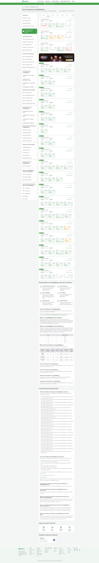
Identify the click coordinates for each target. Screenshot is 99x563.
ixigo (55, 549)
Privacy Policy (61, 549)
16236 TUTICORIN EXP (44, 234)
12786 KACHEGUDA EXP (45, 31)
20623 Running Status (69, 126)
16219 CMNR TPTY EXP (44, 222)
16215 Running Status (69, 102)
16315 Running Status (69, 163)
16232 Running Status (69, 211)
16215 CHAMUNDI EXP (44, 100)
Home (23, 6)
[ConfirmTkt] (22, 549)
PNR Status (47, 1)
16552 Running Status (69, 78)
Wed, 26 (62, 15)
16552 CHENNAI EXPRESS (45, 76)
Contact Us (47, 549)
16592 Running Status (69, 44)
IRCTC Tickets (40, 1)
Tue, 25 (58, 15)
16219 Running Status (69, 223)
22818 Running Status (69, 272)
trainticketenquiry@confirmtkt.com (48, 475)
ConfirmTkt (59, 460)
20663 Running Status (69, 90)
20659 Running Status (69, 187)
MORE (73, 1)
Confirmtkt (70, 549)
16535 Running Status (69, 199)
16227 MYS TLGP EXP (44, 246)
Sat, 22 (44, 15)
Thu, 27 (67, 15)
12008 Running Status (69, 175)
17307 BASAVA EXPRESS (45, 19)
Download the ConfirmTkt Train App (47, 460)
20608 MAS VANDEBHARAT (45, 149)
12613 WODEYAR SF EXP (45, 137)
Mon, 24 (53, 15)
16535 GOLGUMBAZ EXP (45, 197)
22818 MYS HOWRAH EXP (45, 270)
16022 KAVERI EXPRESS (45, 258)
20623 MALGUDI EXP (44, 125)
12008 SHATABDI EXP (44, 173)
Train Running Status (65, 1)
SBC (52, 66)
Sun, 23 (48, 15)
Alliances (46, 552)
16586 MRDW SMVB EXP (45, 64)
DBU (51, 20)
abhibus (69, 552)
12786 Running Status (69, 32)
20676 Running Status (69, 114)
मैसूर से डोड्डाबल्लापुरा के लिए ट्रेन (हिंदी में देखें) (67, 10)
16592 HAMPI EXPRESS (44, 43)
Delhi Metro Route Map (44, 541)
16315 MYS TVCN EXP (44, 161)
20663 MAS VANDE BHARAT (45, 88)
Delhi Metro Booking (43, 539)
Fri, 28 (72, 15)
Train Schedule (55, 1)
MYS (43, 20)
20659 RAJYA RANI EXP (45, 185)
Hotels (30, 552)
